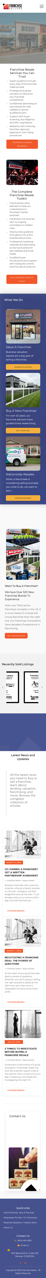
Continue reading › (16, 911)
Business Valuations (13, 1222)
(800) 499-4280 (24, 1240)
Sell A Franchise (11, 1213)
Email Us (25, 1245)
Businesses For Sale (13, 1217)
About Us (8, 1227)
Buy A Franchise (27, 1213)
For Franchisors (30, 1217)
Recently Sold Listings (18, 664)
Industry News (30, 1222)
